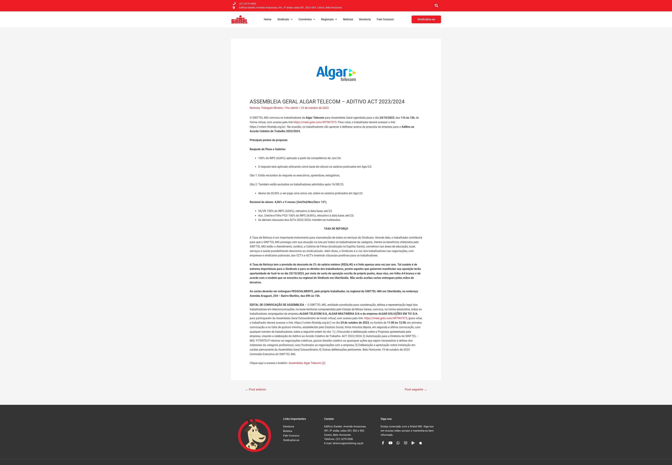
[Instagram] (405, 442)
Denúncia (365, 19)
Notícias (348, 19)
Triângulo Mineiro (272, 108)
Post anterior (255, 389)
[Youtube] (390, 442)
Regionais (327, 19)
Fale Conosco (385, 19)
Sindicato (283, 19)
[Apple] (420, 442)
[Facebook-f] (383, 442)
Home (267, 19)
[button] (436, 6)
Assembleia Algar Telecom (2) (307, 363)
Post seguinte (416, 389)
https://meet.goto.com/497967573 (385, 318)
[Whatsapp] (398, 442)
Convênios (305, 19)
